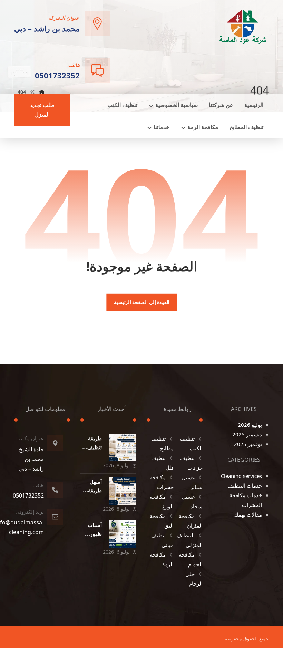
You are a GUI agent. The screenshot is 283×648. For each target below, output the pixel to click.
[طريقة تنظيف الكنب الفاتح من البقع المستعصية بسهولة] (122, 447)
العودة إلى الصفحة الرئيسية (141, 302)
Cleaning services (241, 475)
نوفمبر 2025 (248, 444)
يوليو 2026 (250, 424)
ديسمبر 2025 (247, 434)
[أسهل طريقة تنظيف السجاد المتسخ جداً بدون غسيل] (122, 491)
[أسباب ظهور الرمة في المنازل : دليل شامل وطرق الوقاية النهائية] (122, 534)
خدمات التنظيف (244, 485)
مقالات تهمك (248, 514)
